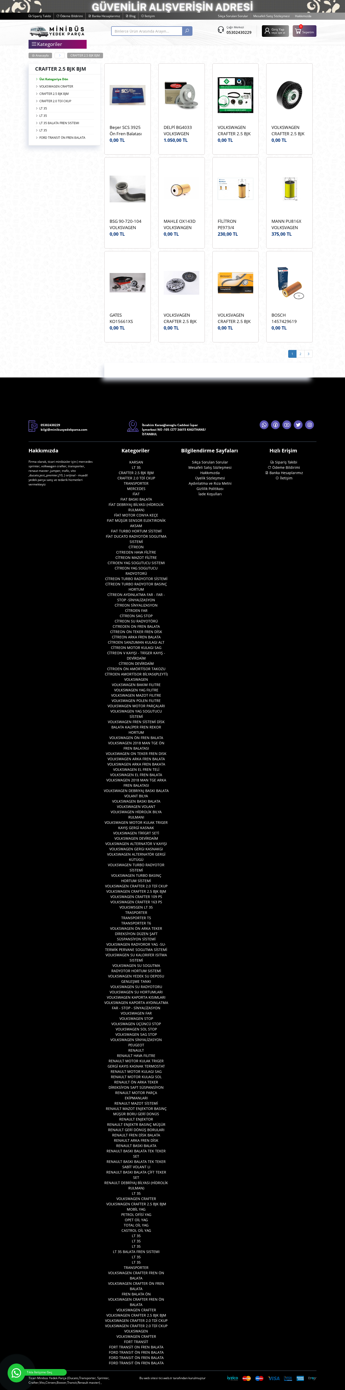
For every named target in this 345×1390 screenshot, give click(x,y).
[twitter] (298, 424)
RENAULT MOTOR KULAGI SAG (136, 1071)
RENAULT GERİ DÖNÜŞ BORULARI (136, 1129)
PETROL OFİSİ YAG (136, 1214)
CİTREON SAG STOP (136, 615)
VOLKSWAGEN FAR (136, 1013)
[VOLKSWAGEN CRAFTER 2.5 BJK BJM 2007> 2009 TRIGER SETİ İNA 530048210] (236, 95)
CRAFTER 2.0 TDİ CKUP (55, 101)
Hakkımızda (303, 16)
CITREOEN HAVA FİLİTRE (136, 552)
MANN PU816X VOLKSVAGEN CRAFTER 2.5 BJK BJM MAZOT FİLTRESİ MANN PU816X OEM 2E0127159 (288, 224)
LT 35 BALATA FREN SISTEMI (59, 123)
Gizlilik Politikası (210, 488)
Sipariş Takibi (41, 16)
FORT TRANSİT (136, 1341)
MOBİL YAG (136, 1209)
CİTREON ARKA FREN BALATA (136, 637)
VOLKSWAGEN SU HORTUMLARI (136, 992)
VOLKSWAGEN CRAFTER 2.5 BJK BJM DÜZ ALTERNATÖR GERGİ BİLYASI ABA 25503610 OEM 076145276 (288, 130)
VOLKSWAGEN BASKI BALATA (136, 801)
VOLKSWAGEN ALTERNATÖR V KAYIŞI (136, 843)
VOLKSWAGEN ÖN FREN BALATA (136, 737)
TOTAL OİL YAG (136, 1225)
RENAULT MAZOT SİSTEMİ (136, 1103)
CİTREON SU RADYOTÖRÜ (136, 621)
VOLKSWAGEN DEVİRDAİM (136, 838)
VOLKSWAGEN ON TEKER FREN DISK (136, 753)
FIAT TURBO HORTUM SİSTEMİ (136, 531)
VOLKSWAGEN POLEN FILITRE (136, 700)
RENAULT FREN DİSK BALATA (136, 1135)
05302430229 (239, 32)
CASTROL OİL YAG (136, 1230)
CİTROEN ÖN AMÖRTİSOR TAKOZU (136, 668)
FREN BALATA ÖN (136, 1294)
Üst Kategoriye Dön (53, 79)
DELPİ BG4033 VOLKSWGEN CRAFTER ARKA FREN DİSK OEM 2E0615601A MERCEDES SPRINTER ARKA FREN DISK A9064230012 (179, 130)
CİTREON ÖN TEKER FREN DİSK (136, 631)
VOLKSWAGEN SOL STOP (136, 1029)
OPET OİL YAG (136, 1219)
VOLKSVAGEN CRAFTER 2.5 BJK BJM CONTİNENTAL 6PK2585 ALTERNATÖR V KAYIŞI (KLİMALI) (234, 318)
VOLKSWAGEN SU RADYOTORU (136, 986)
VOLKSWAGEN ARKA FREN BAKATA (136, 764)
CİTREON (136, 546)
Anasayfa (42, 55)
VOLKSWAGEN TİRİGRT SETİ (136, 833)
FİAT (136, 494)
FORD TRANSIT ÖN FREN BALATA (62, 137)
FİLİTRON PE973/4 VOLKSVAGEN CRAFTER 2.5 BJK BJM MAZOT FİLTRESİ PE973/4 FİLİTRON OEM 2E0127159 (235, 224)
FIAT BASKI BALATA (136, 499)
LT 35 (43, 108)
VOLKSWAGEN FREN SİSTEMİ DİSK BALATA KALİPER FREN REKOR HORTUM (136, 727)
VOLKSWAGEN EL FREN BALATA (136, 774)
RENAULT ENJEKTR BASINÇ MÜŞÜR (136, 1124)
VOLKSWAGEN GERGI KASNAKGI (136, 849)
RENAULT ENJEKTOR (136, 1119)
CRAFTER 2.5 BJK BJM (85, 55)
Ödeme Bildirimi (71, 16)
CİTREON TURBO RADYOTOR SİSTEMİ (136, 578)
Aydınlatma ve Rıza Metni (210, 483)
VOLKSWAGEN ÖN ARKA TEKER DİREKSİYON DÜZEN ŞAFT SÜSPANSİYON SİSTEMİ (136, 933)
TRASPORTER (136, 912)
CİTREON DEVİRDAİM (136, 663)
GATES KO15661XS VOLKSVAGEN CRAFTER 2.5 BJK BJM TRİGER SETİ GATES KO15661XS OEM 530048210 (126, 318)
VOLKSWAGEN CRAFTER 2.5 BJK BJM (136, 891)
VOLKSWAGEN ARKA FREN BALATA (136, 758)
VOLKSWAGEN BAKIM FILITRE (136, 684)
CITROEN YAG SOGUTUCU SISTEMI (136, 562)
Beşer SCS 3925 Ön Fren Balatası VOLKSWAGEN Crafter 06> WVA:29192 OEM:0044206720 (127, 130)
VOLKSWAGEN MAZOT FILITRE (136, 695)
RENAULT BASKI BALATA (136, 1145)
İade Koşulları (210, 494)
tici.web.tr (165, 1378)
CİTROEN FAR (136, 610)
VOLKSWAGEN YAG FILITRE (136, 690)
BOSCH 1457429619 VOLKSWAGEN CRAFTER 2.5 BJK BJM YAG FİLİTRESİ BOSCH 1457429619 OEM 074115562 (289, 318)
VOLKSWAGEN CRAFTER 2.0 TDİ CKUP (136, 886)
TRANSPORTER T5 (136, 917)
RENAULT (136, 1050)
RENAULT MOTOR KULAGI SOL (136, 1076)
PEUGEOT (136, 1045)
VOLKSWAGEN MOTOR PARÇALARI (136, 705)
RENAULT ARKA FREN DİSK (136, 1140)
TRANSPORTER (136, 483)
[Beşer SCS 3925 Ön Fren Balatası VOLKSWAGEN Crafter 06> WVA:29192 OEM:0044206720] (127, 95)
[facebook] (275, 424)
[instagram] (309, 424)
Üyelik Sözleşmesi (210, 478)
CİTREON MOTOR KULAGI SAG (136, 647)
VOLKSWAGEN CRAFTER (56, 86)
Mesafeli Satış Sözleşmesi (271, 16)
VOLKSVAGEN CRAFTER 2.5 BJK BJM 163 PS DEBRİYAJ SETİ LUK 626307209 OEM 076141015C (180, 318)
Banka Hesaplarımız (105, 16)
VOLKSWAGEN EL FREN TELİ (136, 769)
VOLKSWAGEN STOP (136, 1018)
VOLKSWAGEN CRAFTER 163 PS (136, 902)
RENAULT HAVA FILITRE (136, 1055)
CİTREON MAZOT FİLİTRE (136, 557)
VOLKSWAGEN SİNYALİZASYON (136, 1039)
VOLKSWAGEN (136, 679)
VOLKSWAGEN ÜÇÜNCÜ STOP (136, 1023)
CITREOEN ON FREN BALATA (136, 626)
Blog (132, 16)
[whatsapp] (264, 424)
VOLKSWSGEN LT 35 (136, 907)
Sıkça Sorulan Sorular (233, 16)
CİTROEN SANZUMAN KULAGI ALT (136, 642)
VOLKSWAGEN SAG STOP (136, 1034)
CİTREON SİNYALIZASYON (136, 605)
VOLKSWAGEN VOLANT (136, 806)
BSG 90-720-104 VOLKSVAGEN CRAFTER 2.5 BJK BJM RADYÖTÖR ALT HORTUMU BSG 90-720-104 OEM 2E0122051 (126, 224)
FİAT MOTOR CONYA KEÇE (136, 515)
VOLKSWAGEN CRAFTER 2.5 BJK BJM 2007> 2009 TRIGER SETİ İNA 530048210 (234, 130)
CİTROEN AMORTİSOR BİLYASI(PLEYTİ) (136, 674)
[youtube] (286, 424)
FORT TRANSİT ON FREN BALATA (136, 1347)
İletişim (149, 16)
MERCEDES (136, 488)
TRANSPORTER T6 (136, 923)
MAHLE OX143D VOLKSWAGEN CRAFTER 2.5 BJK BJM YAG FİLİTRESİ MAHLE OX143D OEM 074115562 (181, 224)
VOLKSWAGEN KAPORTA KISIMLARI (136, 997)
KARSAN (136, 462)
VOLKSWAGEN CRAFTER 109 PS (136, 896)
